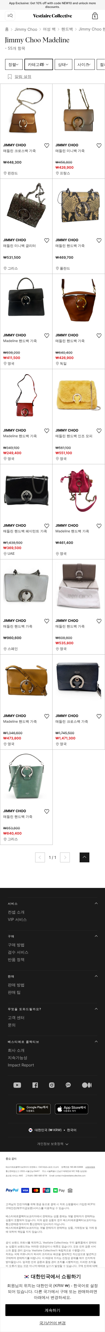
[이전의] (40, 857)
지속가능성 (17, 1057)
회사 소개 (16, 1050)
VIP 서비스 (17, 919)
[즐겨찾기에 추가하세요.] (47, 146)
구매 (11, 936)
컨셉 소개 (16, 912)
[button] (95, 15)
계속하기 (52, 1310)
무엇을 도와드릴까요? (24, 1009)
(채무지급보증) (24, 1208)
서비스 (13, 903)
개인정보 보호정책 (50, 1144)
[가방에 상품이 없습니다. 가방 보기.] (95, 15)
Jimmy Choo (25, 29)
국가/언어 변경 (52, 1323)
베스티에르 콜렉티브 (23, 1042)
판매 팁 (14, 992)
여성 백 (49, 29)
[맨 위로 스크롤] (84, 857)
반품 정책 (16, 959)
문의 (12, 1024)
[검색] (10, 15)
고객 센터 (16, 1017)
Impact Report (21, 1065)
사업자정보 (90, 1167)
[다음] (65, 857)
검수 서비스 (18, 952)
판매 (11, 976)
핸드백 (67, 29)
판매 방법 (16, 984)
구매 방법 (16, 944)
